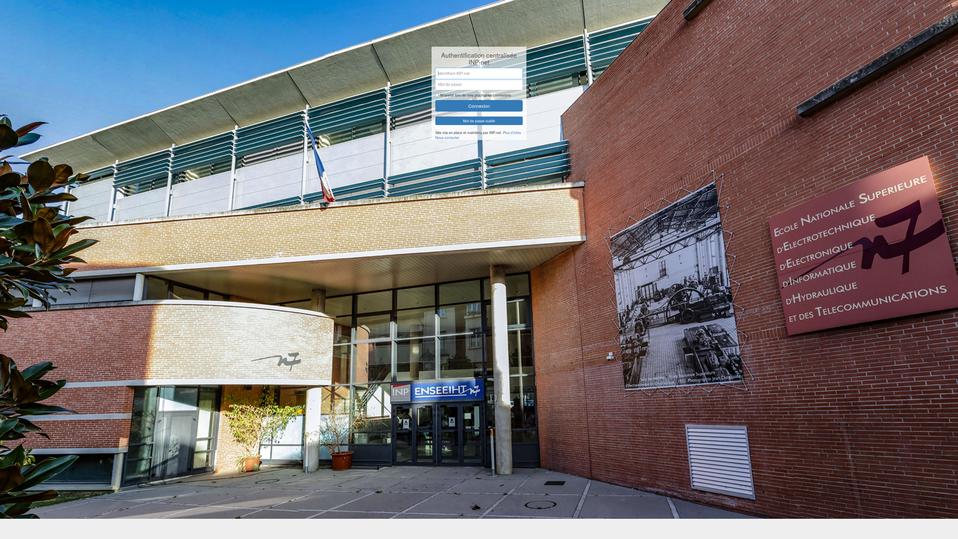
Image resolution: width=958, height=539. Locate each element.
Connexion (479, 106)
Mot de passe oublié (479, 120)
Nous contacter (447, 137)
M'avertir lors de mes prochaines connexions (475, 95)
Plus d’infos (512, 132)
